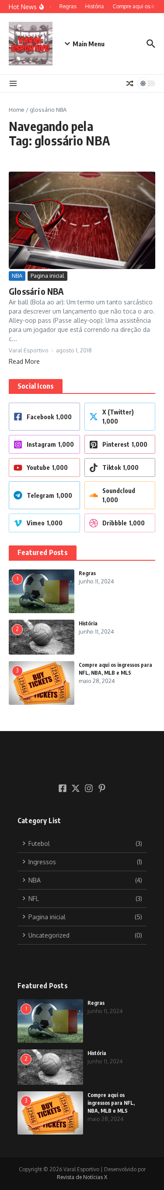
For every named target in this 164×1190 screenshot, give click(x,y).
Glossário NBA (36, 291)
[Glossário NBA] (82, 220)
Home (16, 109)
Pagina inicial (47, 275)
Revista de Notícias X (82, 1177)
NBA (17, 275)
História (88, 623)
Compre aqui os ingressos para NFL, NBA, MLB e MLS (111, 1103)
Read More (24, 361)
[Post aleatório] (129, 83)
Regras (87, 573)
